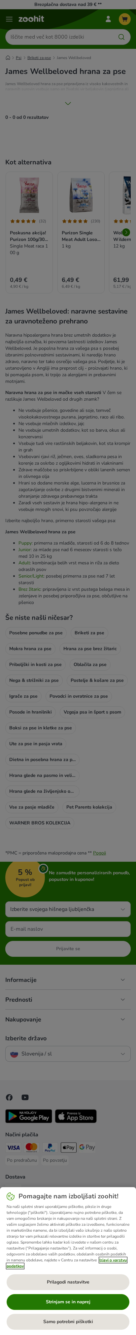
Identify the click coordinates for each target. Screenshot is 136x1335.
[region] (68, 1261)
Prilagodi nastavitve (68, 1282)
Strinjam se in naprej (68, 1302)
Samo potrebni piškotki (68, 1321)
